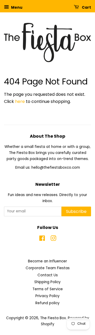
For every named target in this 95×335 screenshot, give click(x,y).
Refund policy (47, 303)
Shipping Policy (47, 281)
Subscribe (76, 211)
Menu (16, 7)
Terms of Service (47, 289)
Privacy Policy (47, 295)
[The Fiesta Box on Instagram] (53, 239)
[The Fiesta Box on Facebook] (42, 239)
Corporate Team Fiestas (48, 268)
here (20, 101)
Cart (86, 7)
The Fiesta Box (53, 318)
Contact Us (47, 275)
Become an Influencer (47, 261)
